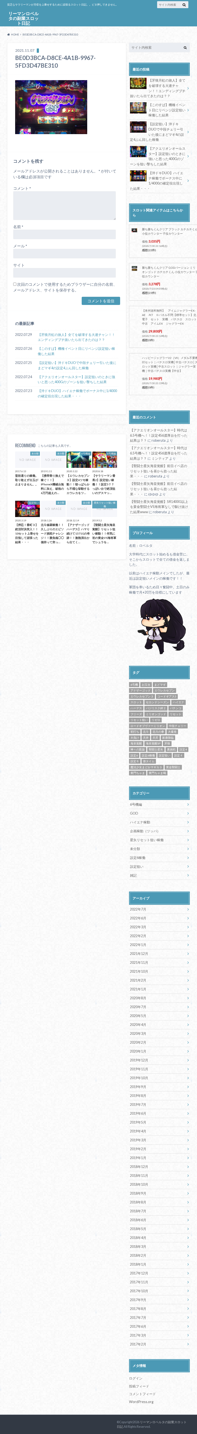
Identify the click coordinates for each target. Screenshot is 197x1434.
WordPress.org (141, 1402)
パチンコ (175, 708)
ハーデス (136, 708)
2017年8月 (138, 1309)
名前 (18, 226)
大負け (134, 737)
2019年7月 (138, 1104)
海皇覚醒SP (153, 743)
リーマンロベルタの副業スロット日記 (23, 18)
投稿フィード (139, 1386)
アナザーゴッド (140, 690)
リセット (175, 714)
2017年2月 (138, 1344)
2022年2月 (138, 936)
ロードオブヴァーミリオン (147, 726)
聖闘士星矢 (156, 749)
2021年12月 (139, 954)
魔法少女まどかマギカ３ (146, 767)
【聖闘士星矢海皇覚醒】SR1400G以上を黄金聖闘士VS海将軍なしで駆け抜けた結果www (159, 507)
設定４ (178, 755)
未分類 (135, 849)
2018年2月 (138, 1255)
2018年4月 (138, 1238)
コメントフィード (142, 1394)
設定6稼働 (148, 755)
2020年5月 (138, 1016)
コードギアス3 (166, 696)
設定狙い (164, 755)
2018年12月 (139, 1167)
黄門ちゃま (137, 773)
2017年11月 (139, 1282)
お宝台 (146, 684)
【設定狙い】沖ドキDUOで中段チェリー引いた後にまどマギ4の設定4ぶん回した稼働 (77, 365)
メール (20, 246)
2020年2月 (138, 1042)
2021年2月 (138, 980)
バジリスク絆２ (156, 708)
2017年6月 (138, 1326)
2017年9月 (138, 1300)
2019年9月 (138, 1087)
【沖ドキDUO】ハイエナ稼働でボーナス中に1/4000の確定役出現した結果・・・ (77, 393)
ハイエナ (178, 702)
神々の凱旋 (137, 749)
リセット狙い (139, 720)
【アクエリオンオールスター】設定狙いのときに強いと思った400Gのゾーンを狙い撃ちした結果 (76, 379)
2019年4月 (138, 1131)
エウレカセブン (164, 690)
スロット (136, 702)
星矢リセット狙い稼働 (147, 840)
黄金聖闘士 (173, 767)
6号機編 (136, 804)
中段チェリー (177, 726)
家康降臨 (168, 737)
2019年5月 (138, 1122)
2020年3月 (138, 1033)
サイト (19, 265)
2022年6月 (138, 918)
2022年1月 (138, 945)
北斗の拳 (158, 731)
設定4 (183, 749)
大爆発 (172, 731)
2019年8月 (138, 1096)
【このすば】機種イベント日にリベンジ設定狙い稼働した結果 (76, 351)
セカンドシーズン (157, 702)
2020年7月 (138, 1007)
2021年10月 (139, 971)
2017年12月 (139, 1273)
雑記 (133, 875)
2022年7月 (138, 909)
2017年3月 (138, 1335)
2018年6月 (138, 1220)
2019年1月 (138, 1158)
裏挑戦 (171, 749)
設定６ (134, 761)
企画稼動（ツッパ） (145, 831)
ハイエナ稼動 (140, 822)
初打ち (134, 731)
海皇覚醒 (136, 743)
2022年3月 (138, 927)
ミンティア (160, 458)
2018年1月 (138, 1264)
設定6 (134, 755)
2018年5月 (138, 1229)
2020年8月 (138, 998)
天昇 (155, 737)
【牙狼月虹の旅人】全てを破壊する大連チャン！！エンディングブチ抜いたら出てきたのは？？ (76, 337)
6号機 (134, 684)
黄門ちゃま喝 (157, 773)
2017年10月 (139, 1291)
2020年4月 (138, 1025)
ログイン (135, 1378)
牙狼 (167, 743)
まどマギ (160, 684)
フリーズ (136, 714)
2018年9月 (138, 1193)
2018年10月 (139, 1184)
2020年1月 (138, 1051)
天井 (146, 737)
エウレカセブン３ (142, 696)
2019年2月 (138, 1149)
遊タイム (148, 761)
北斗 (146, 731)
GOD (134, 813)
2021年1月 (138, 989)
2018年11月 (139, 1175)
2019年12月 (139, 1060)
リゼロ (156, 720)
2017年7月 (138, 1317)
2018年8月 (138, 1202)
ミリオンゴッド (156, 714)
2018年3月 (138, 1246)
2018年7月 (138, 1211)
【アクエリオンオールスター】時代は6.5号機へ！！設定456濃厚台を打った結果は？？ (158, 435)
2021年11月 (139, 962)
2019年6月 (138, 1113)
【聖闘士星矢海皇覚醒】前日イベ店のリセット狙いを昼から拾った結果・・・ (158, 471)
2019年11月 (139, 1069)
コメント (22, 188)
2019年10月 (139, 1078)
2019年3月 (138, 1140)
